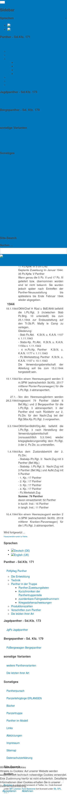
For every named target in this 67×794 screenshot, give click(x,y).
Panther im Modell (13, 192)
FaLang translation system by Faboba (15, 536)
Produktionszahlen (18, 77)
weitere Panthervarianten (17, 137)
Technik (12, 55)
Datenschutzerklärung (16, 229)
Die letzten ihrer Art (18, 85)
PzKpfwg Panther (13, 45)
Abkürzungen (10, 207)
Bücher (7, 177)
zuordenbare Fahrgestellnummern (35, 70)
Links (6, 199)
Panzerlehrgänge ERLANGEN (20, 169)
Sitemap (7, 221)
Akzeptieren (9, 791)
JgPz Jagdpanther (13, 101)
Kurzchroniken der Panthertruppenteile (37, 66)
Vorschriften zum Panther (22, 81)
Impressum (9, 214)
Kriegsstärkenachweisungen (31, 73)
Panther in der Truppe (20, 59)
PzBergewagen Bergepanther (20, 119)
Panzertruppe (11, 184)
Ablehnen (27, 791)
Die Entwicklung (16, 51)
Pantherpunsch (12, 162)
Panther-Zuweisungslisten (30, 62)
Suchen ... (6, 245)
